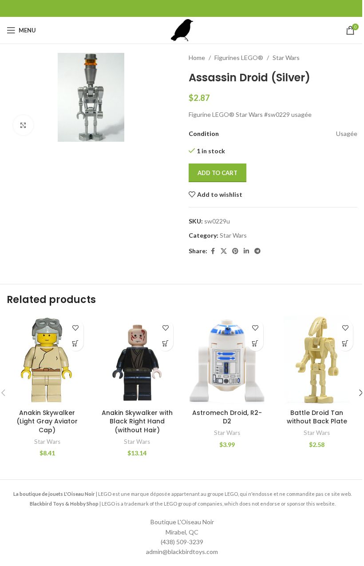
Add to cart (217, 172)
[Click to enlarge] (23, 125)
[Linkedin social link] (246, 251)
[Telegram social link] (257, 251)
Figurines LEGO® (238, 57)
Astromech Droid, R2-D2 (227, 417)
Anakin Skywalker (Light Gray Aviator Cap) (47, 421)
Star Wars (286, 57)
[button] (75, 343)
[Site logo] (182, 29)
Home (197, 57)
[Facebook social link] (212, 251)
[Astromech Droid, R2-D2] (227, 359)
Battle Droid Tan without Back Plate (317, 417)
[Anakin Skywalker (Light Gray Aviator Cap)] (47, 359)
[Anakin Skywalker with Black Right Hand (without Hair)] (137, 359)
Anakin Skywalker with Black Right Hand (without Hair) (137, 421)
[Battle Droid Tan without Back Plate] (317, 359)
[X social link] (223, 251)
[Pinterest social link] (235, 251)
